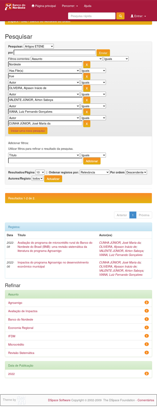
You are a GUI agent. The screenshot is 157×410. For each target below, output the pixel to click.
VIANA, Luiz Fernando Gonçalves (120, 255)
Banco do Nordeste (20, 319)
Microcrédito (16, 344)
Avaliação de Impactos (22, 311)
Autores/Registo (19, 178)
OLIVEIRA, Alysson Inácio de (118, 247)
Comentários (146, 400)
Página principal (45, 6)
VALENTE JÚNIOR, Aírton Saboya (121, 251)
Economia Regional (20, 328)
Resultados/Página (21, 172)
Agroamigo (15, 303)
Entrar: (138, 16)
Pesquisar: (15, 46)
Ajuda (87, 6)
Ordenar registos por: (64, 172)
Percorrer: (69, 6)
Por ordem (117, 172)
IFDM (11, 336)
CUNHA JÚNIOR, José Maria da (120, 242)
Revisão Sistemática (21, 353)
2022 (11, 374)
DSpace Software (59, 400)
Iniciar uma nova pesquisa (28, 131)
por (10, 52)
